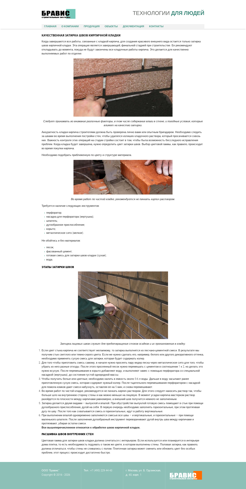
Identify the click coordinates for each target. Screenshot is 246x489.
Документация (133, 26)
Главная (50, 26)
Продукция (92, 26)
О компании (70, 26)
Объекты (111, 26)
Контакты (156, 26)
